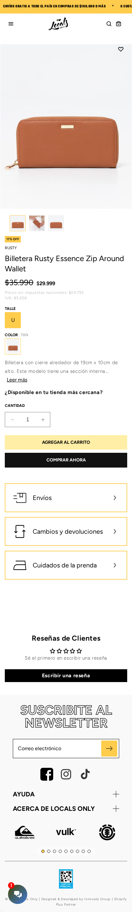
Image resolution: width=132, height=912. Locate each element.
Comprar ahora (66, 460)
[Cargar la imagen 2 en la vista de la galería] (37, 223)
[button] (109, 24)
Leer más (17, 380)
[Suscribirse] (109, 749)
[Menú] (11, 24)
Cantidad (15, 405)
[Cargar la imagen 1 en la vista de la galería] (18, 223)
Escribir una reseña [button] (66, 675)
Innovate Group (97, 899)
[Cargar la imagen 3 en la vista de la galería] (56, 223)
